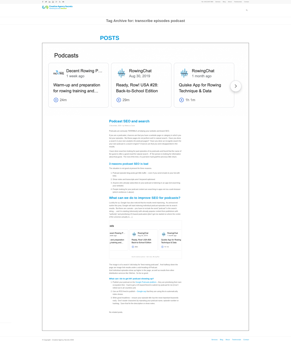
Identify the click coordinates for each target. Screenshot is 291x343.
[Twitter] (46, 1)
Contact (246, 1)
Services (217, 1)
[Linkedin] (49, 1)
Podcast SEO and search (129, 121)
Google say (141, 291)
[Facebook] (42, 1)
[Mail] (63, 1)
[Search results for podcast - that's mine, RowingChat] (145, 80)
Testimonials (238, 1)
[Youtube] (53, 1)
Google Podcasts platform (145, 282)
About (230, 1)
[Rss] (59, 1)
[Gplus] (56, 1)
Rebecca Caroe (130, 125)
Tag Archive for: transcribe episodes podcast (145, 21)
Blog (224, 1)
